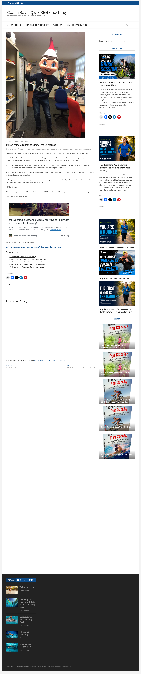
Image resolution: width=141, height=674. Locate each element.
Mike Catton (50, 149)
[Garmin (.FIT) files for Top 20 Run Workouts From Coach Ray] (117, 336)
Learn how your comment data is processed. (50, 360)
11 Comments (25, 650)
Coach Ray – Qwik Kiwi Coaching (36, 12)
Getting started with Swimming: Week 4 (26, 619)
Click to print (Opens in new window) (22, 257)
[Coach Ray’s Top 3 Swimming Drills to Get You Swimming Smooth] (12, 599)
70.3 (21, 149)
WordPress (50, 666)
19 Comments (25, 625)
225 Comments (25, 590)
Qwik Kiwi (75, 149)
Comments (21, 580)
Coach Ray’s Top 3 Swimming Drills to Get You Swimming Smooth (27, 603)
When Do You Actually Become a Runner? (116, 247)
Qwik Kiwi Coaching (85, 149)
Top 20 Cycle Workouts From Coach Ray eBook (116, 428)
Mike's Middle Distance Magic (17, 141)
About (10, 25)
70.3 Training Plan (40, 149)
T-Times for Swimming (24, 633)
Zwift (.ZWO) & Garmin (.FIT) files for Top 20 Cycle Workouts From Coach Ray (116, 401)
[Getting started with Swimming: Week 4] (12, 617)
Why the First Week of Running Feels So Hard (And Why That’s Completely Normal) (117, 310)
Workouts (58, 25)
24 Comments (25, 610)
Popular (11, 580)
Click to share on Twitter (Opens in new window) (26, 262)
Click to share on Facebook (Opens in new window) (27, 259)
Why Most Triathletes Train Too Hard (114, 278)
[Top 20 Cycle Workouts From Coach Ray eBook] (117, 418)
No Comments (12, 149)
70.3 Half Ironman (29, 149)
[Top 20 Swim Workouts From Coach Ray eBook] (117, 446)
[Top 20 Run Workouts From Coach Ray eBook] (117, 364)
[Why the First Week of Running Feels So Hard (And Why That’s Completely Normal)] (117, 293)
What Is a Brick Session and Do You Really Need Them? (115, 84)
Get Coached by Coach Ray (37, 25)
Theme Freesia (41, 666)
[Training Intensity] (12, 587)
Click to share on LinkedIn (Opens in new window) (27, 264)
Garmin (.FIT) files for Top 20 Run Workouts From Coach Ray (113, 346)
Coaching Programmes (77, 25)
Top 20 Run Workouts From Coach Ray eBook (115, 373)
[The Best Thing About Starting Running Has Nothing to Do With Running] (117, 148)
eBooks (18, 25)
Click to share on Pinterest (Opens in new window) (27, 267)
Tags (31, 580)
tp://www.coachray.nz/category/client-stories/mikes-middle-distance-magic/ (33, 247)
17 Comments (25, 638)
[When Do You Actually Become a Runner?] (117, 231)
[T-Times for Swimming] (12, 632)
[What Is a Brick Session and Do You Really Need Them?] (117, 66)
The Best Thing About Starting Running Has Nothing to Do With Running (114, 168)
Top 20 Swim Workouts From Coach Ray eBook (116, 455)
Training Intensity (27, 587)
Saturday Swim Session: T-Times (26, 645)
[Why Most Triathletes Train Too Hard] (117, 262)
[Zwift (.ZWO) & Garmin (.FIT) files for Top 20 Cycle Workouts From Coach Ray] (117, 391)
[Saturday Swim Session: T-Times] (12, 644)
